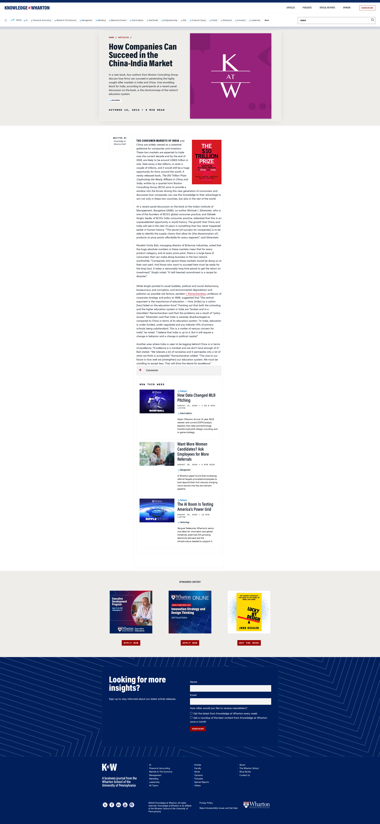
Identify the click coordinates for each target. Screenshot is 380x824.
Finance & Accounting (42, 20)
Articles (291, 8)
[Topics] (12, 20)
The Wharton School (249, 769)
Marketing (102, 20)
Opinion (346, 8)
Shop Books (245, 772)
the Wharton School (160, 809)
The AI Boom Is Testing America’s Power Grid (195, 507)
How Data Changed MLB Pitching (196, 398)
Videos (197, 786)
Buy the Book (249, 643)
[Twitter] (105, 804)
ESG (184, 20)
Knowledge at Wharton (166, 803)
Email (193, 695)
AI (26, 20)
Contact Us (244, 776)
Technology (185, 522)
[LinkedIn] (118, 804)
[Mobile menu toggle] (5, 20)
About (242, 765)
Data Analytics (138, 20)
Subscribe (367, 7)
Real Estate (153, 20)
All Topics (153, 786)
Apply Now (131, 643)
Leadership (255, 20)
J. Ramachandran (196, 294)
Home (111, 37)
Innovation (241, 20)
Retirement (227, 20)
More (267, 20)
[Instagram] (131, 804)
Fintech (214, 20)
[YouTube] (125, 804)
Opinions (198, 776)
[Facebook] (111, 804)
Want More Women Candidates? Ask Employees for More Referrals (193, 452)
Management (87, 20)
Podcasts (307, 8)
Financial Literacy (199, 20)
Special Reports (327, 8)
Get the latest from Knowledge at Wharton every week (225, 713)
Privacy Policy (206, 803)
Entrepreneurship (170, 20)
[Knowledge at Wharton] (27, 8)
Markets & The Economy (66, 20)
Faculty (197, 769)
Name (193, 682)
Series (197, 772)
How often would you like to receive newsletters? (219, 708)
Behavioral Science (118, 20)
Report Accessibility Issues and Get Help (219, 808)
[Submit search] (372, 19)
